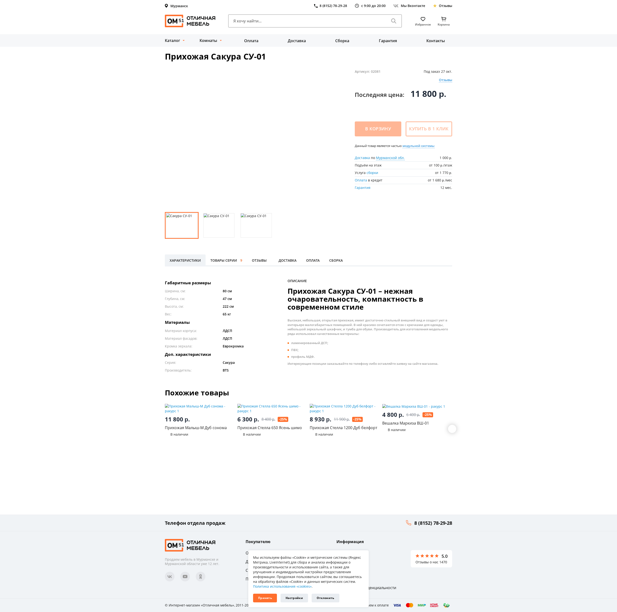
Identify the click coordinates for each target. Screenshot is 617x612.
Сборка (342, 40)
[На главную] (190, 21)
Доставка (297, 40)
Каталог (172, 40)
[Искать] (394, 20)
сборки (372, 172)
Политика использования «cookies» (282, 586)
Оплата (251, 40)
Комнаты (208, 40)
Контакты (435, 40)
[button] (452, 429)
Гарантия (388, 40)
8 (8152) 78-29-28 (433, 523)
